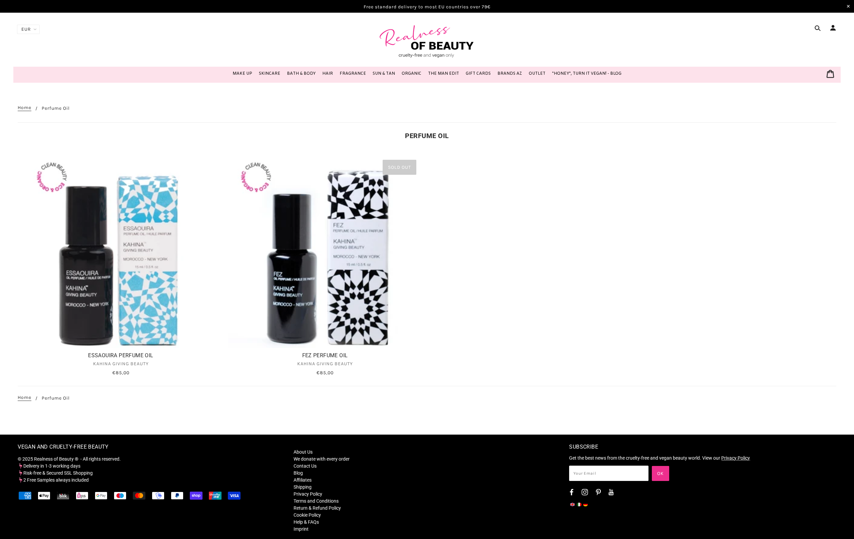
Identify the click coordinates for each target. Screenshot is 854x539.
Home (24, 107)
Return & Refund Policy (317, 508)
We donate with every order (322, 459)
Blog (298, 473)
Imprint (301, 529)
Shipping (303, 487)
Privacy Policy (308, 494)
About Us (303, 452)
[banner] (427, 41)
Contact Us (305, 466)
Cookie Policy (307, 515)
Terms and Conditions (316, 501)
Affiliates (303, 480)
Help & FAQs (306, 522)
